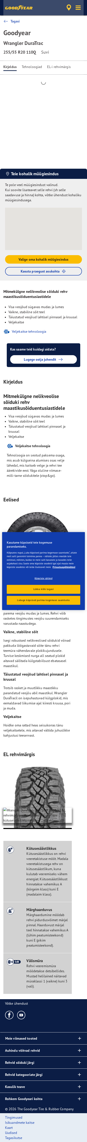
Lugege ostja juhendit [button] (40, 359)
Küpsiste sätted (44, 578)
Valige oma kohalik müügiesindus (43, 259)
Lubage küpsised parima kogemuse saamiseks (43, 600)
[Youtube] (21, 1014)
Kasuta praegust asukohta (40, 271)
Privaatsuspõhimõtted (64, 567)
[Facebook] (9, 1014)
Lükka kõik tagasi (43, 589)
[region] (43, 571)
